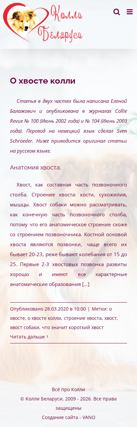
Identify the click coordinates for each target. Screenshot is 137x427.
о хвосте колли (44, 318)
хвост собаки (24, 327)
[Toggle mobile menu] (130, 11)
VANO (88, 417)
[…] (85, 284)
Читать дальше (27, 336)
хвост (110, 318)
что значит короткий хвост (73, 327)
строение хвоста (83, 318)
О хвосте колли (42, 81)
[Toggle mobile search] (116, 11)
